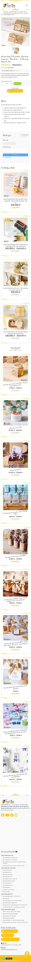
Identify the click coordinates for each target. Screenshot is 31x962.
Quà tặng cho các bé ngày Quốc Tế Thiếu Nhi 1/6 (15, 905)
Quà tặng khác (6, 887)
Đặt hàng (18, 83)
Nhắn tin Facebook (10, 931)
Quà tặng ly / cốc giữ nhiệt (9, 916)
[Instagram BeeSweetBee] (15, 816)
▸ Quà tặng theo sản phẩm (8, 868)
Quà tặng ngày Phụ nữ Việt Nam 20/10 (12, 900)
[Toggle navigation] (27, 5)
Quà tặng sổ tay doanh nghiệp (10, 913)
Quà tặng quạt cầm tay (8, 889)
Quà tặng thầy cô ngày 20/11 (10, 902)
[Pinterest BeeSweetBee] (12, 816)
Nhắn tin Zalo (8, 935)
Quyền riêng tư (17, 960)
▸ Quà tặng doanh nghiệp (8, 909)
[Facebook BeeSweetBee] (3, 816)
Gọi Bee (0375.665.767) (11, 939)
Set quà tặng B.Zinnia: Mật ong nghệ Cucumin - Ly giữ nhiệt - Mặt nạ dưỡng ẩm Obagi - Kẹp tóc (16, 200)
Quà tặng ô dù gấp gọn (8, 918)
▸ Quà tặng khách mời (7, 855)
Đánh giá (5, 140)
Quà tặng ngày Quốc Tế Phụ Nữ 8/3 (11, 896)
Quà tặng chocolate (8, 874)
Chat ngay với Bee (15, 91)
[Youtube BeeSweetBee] (7, 816)
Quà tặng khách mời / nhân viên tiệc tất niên (13, 865)
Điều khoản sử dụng (7, 960)
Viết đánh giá (7, 147)
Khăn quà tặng (6, 891)
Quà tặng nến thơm (7, 876)
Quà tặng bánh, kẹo (7, 885)
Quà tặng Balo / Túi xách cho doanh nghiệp (13, 920)
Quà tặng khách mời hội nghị (10, 859)
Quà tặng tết (6, 898)
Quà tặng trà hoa (7, 872)
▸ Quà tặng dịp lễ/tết (7, 894)
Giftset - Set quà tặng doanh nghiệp (11, 911)
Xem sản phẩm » (15, 207)
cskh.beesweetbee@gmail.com (9, 949)
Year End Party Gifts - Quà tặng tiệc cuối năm (14, 907)
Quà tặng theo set (7, 883)
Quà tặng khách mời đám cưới (10, 857)
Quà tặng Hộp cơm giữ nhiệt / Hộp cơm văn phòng (15, 922)
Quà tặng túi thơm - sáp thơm (10, 878)
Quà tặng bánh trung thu (9, 881)
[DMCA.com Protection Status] (7, 958)
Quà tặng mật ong (7, 870)
